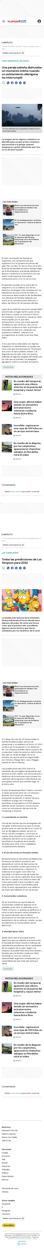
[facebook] (12, 82)
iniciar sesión (15, 491)
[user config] (39, 21)
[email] (20, 82)
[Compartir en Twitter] (16, 82)
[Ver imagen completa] (39, 106)
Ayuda (35, 1239)
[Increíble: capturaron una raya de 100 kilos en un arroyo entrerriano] (7, 429)
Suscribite (9, 1225)
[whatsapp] (8, 82)
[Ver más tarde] (3, 83)
